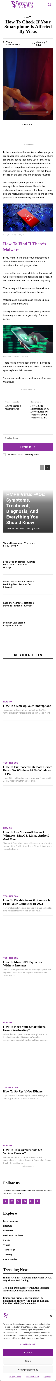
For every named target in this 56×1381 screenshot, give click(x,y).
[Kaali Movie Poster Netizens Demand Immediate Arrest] (45, 604)
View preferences (28, 1369)
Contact (47, 1377)
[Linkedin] (31, 1201)
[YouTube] (24, 1201)
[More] (45, 131)
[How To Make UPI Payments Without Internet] (28, 936)
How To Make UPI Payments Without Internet (22, 963)
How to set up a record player (13, 407)
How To (28, 17)
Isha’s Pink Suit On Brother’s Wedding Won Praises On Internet (18, 584)
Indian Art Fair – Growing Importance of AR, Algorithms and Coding (27, 1279)
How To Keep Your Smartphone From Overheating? (24, 1028)
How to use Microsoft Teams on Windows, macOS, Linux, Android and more (26, 835)
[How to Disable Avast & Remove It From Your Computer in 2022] (28, 875)
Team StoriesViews (13, 43)
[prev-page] (42, 467)
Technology (10, 763)
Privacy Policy (15, 1377)
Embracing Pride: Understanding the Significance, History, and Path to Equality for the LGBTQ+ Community (26, 1301)
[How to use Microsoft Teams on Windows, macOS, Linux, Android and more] (28, 807)
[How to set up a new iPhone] (28, 1066)
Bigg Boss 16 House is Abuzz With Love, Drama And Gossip (19, 564)
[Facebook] (5, 1201)
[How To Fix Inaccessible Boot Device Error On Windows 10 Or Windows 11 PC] (28, 741)
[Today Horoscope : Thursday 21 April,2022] (45, 544)
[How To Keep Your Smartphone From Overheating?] (28, 1001)
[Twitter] (18, 1201)
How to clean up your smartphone (27, 705)
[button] (51, 1316)
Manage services (27, 1344)
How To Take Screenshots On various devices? (22, 1151)
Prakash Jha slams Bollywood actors (14, 624)
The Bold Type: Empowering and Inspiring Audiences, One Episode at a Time (26, 1289)
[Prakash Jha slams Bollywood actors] (45, 624)
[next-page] (47, 467)
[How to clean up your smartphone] (28, 680)
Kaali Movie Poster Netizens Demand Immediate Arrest (18, 604)
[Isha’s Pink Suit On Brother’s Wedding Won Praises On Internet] (45, 584)
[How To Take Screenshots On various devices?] (28, 1124)
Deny (28, 1361)
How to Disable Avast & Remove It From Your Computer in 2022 (26, 901)
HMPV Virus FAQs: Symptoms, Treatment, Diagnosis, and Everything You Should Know (25, 508)
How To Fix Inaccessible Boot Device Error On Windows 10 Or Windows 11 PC (39, 411)
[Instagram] (11, 1201)
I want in (26, 447)
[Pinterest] (37, 1201)
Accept (28, 1352)
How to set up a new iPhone (22, 1091)
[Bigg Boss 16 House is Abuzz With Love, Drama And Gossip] (45, 564)
